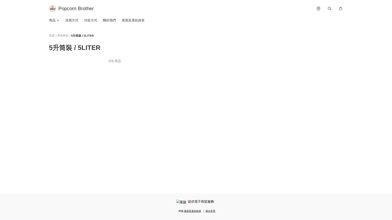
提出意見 (210, 211)
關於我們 (109, 20)
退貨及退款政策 (133, 20)
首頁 (52, 35)
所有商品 (63, 35)
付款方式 (90, 20)
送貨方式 (71, 20)
